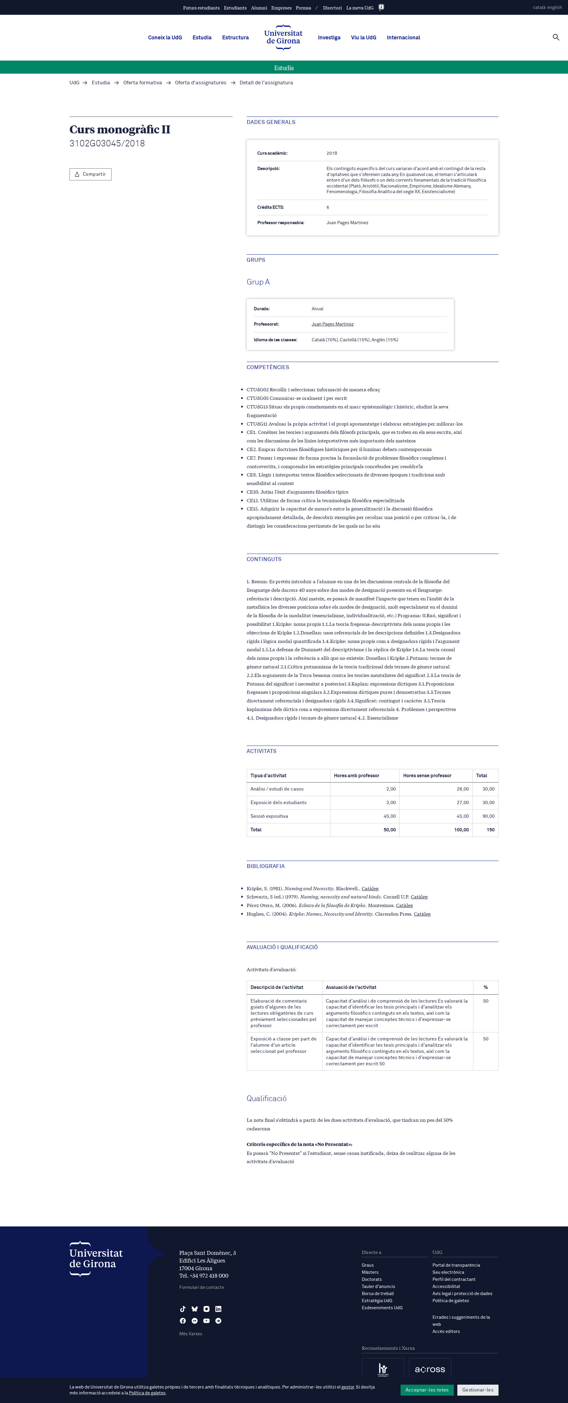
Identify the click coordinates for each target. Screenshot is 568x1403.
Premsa (303, 7)
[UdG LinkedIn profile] (218, 1309)
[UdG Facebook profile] (182, 1320)
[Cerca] (556, 37)
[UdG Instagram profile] (206, 1309)
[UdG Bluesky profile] (194, 1309)
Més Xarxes (190, 1334)
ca (539, 7)
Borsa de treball (378, 1294)
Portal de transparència (456, 1265)
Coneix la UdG (165, 38)
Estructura (235, 38)
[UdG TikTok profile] (182, 1309)
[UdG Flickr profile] (194, 1320)
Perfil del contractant (454, 1279)
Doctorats (372, 1279)
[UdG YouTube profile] (206, 1320)
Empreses (281, 7)
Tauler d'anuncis (378, 1286)
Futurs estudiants (201, 7)
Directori (332, 7)
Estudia (202, 38)
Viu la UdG (363, 38)
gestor (347, 1387)
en (554, 7)
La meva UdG (360, 7)
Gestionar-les (477, 1390)
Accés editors (446, 1331)
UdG (75, 82)
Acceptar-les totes (427, 1390)
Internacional (403, 38)
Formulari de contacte (201, 1287)
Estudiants (235, 7)
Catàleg (370, 888)
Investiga (329, 38)
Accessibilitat (446, 1286)
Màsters (370, 1272)
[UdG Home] (283, 37)
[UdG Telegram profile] (218, 1320)
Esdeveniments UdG (382, 1308)
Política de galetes (451, 1301)
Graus (368, 1265)
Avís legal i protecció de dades (463, 1294)
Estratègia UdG (377, 1301)
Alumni (259, 7)
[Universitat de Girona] (96, 1260)
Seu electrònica (448, 1272)
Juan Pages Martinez (333, 324)
